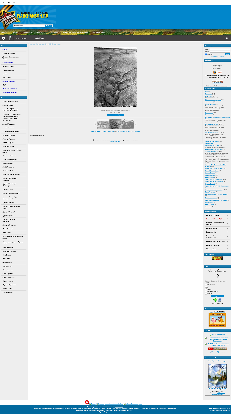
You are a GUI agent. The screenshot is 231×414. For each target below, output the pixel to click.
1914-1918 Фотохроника (212, 141)
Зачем (209, 289)
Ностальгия (208, 94)
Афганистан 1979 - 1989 (212, 145)
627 (126, 131)
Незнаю (209, 293)
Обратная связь (99, 32)
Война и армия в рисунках (213, 100)
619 (105, 131)
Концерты (208, 206)
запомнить (210, 54)
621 (110, 131)
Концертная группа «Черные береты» (216, 194)
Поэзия (15, 32)
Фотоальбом (40, 44)
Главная (32, 44)
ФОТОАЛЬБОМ (53, 32)
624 (119, 131)
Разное (207, 91)
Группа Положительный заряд (214, 189)
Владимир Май (209, 177)
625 (121, 131)
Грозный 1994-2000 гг (211, 151)
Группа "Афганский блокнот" (214, 179)
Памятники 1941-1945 (211, 124)
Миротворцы (209, 143)
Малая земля (209, 102)
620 (108, 131)
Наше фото (208, 96)
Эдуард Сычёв (209, 204)
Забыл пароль (214, 56)
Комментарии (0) (217, 394)
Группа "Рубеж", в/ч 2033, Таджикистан (217, 186)
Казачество (208, 115)
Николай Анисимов (211, 198)
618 (103, 131)
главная (4, 32)
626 (124, 131)
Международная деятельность (75, 32)
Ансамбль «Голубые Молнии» (214, 168)
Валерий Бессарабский (211, 170)
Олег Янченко (209, 202)
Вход (119, 141)
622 (113, 131)
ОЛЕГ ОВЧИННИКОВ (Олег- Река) (216, 200)
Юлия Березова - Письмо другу (217, 361)
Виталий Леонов (210, 173)
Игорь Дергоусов (210, 192)
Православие (209, 113)
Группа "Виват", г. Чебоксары (214, 181)
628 (129, 131)
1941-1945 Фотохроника (212, 132)
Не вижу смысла (212, 291)
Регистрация (221, 56)
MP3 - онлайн (221, 393)
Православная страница (33, 32)
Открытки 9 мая (210, 104)
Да (208, 287)
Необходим (211, 284)
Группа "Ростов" (210, 184)
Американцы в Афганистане (213, 149)
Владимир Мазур (210, 175)
